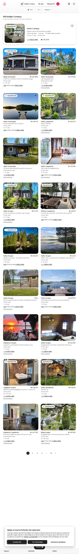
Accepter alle (17, 542)
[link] (23, 453)
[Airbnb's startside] (4, 4)
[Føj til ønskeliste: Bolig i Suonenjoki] (35, 50)
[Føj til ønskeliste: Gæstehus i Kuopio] (35, 316)
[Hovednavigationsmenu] (74, 4)
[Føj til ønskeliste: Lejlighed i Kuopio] (35, 361)
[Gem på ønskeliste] (72, 26)
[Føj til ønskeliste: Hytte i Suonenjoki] (73, 50)
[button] (32, 40)
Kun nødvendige (37, 542)
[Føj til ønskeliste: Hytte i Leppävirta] (73, 95)
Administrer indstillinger (58, 542)
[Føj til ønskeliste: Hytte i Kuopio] (35, 185)
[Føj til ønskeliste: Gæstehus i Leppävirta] (35, 406)
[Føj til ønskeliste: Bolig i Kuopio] (73, 406)
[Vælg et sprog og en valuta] (69, 4)
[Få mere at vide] (31, 19)
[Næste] (55, 453)
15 (51, 453)
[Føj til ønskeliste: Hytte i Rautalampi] (73, 361)
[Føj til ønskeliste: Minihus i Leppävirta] (73, 185)
